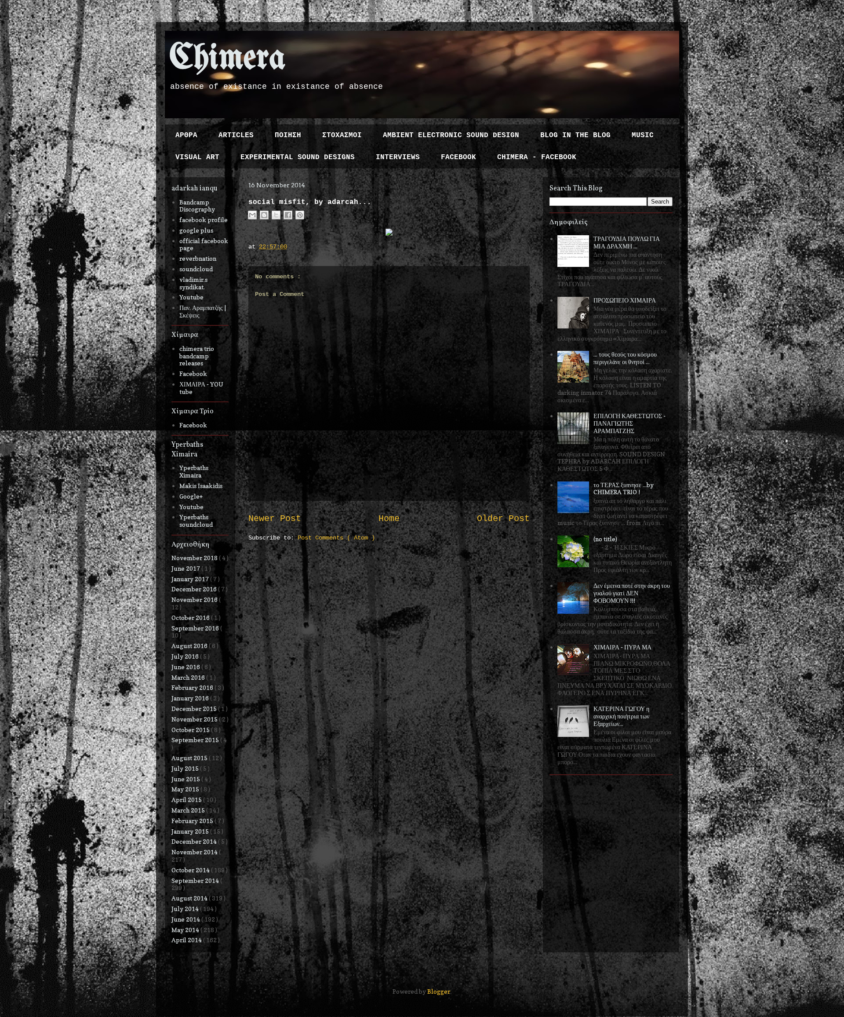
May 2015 (185, 789)
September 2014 (195, 880)
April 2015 (187, 799)
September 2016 (195, 628)
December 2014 (194, 841)
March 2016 (188, 677)
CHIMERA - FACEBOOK (536, 157)
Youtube (191, 297)
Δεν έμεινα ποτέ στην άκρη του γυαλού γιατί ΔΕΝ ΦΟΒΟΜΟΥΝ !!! (631, 593)
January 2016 (190, 698)
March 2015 (188, 810)
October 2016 (191, 617)
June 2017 (186, 568)
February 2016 (193, 687)
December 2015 (194, 708)
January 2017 (190, 579)
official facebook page (203, 244)
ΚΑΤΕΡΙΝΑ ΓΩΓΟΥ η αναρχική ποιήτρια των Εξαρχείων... (621, 716)
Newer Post (274, 519)
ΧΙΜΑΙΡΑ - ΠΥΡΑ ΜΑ (622, 647)
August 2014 (190, 898)
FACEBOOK (458, 157)
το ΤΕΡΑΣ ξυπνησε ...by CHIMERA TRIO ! (623, 488)
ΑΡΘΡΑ (186, 135)
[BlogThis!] (264, 215)
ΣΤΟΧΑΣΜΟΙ (342, 135)
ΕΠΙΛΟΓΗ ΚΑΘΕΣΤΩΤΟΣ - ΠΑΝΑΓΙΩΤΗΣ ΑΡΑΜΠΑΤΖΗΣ (629, 423)
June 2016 (186, 667)
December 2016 (194, 589)
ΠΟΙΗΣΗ (288, 135)
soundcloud (196, 269)
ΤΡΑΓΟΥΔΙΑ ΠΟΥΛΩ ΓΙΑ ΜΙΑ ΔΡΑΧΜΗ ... (626, 242)
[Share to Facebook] (288, 215)
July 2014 (185, 908)
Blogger (438, 991)
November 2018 (195, 557)
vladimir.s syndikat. (193, 283)
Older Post (503, 519)
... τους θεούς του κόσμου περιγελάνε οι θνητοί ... (625, 357)
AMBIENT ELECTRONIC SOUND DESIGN (451, 135)
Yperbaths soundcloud (196, 520)
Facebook (193, 373)
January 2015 (190, 831)
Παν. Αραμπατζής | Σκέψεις (202, 311)
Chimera (227, 58)
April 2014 (187, 940)
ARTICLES (236, 135)
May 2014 (185, 929)
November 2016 (195, 599)
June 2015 (186, 779)
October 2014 (191, 870)
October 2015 (191, 729)
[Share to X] (276, 215)
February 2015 (193, 820)
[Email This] (252, 215)
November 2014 (195, 852)
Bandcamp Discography (197, 205)
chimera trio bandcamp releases (196, 356)
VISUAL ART (197, 157)
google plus (196, 230)
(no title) (605, 539)
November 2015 (195, 719)
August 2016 (190, 645)
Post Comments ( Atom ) (336, 537)
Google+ (191, 496)
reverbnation (197, 258)
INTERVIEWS (398, 157)
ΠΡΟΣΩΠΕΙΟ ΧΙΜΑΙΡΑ (624, 300)
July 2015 (185, 768)
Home (389, 519)
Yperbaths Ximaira (193, 471)
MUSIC (643, 135)
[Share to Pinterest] (299, 215)
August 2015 (190, 758)
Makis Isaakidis (200, 485)
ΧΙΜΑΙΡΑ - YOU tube (201, 387)
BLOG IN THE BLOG (575, 135)
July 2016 (185, 656)
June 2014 (186, 919)
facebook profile (203, 219)
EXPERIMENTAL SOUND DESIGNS (297, 157)
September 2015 (195, 740)
